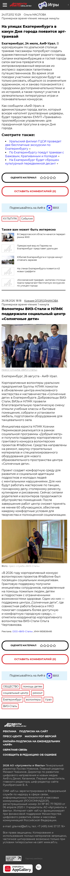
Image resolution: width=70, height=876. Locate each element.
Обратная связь (15, 749)
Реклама (9, 731)
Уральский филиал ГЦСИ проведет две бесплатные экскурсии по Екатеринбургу (33, 145)
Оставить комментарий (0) (35, 191)
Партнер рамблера (33, 858)
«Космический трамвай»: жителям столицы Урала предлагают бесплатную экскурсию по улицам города (41, 283)
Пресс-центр (12, 736)
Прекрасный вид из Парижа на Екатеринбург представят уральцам (37, 247)
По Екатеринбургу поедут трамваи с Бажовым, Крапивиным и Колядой (34, 154)
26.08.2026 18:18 (11, 300)
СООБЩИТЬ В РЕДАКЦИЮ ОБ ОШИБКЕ (30, 754)
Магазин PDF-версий (40, 736)
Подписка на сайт (33, 731)
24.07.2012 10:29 (11, 14)
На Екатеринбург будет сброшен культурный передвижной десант (32, 161)
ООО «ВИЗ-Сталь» (22, 631)
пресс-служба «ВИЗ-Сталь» (19, 369)
